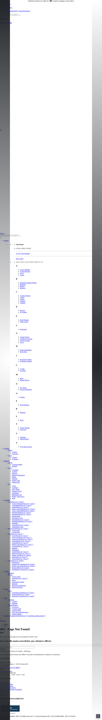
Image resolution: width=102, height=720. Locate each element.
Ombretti (15, 479)
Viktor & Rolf (24, 439)
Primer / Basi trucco (18, 496)
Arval (22, 273)
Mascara (14, 473)
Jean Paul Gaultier (25, 359)
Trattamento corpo (17, 527)
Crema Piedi (16, 532)
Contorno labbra (17, 464)
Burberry (23, 288)
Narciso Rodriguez (26, 389)
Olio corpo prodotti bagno (20, 612)
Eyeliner (14, 471)
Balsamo (14, 584)
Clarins (22, 299)
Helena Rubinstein (26, 350)
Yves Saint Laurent (26, 447)
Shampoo (11, 573)
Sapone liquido (16, 614)
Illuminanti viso (17, 495)
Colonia (14, 452)
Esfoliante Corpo (17, 518)
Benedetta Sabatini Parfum (28, 283)
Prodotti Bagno (13, 605)
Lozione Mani (16, 610)
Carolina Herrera (25, 296)
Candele (14, 601)
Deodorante (15, 562)
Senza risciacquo (17, 587)
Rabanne (23, 412)
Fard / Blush (16, 489)
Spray (14, 580)
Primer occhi (16, 480)
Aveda (22, 275)
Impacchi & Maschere (19, 585)
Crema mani (16, 530)
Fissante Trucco (17, 491)
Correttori (15, 488)
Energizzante (16, 516)
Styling (10, 575)
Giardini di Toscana (26, 339)
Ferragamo (23, 329)
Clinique (22, 301)
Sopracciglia (16, 482)
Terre (13, 498)
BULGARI (19, 259)
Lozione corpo (16, 609)
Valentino (23, 437)
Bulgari (22, 286)
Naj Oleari (23, 388)
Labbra (10, 463)
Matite (14, 477)
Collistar (22, 303)
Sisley (22, 420)
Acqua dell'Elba (25, 270)
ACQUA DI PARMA (23, 253)
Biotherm (23, 284)
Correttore (15, 470)
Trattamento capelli (18, 582)
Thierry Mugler (25, 428)
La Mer (22, 369)
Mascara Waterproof (18, 475)
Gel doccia (15, 607)
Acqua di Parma (25, 271)
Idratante (14, 548)
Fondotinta (15, 493)
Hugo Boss (23, 352)
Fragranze (15, 454)
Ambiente (11, 600)
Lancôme (23, 371)
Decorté (22, 310)
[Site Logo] (15, 11)
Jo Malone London (26, 361)
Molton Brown (24, 380)
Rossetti (14, 466)
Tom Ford (23, 429)
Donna (10, 450)
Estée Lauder (24, 322)
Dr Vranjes (23, 312)
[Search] (19, 15)
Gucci (22, 342)
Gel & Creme (16, 577)
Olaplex (22, 397)
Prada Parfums (24, 405)
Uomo (10, 455)
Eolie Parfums (24, 320)
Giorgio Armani (25, 340)
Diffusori (15, 603)
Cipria (14, 486)
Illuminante (15, 550)
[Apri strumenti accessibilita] (98, 716)
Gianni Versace (24, 337)
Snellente (15, 523)
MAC (22, 378)
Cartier (22, 297)
